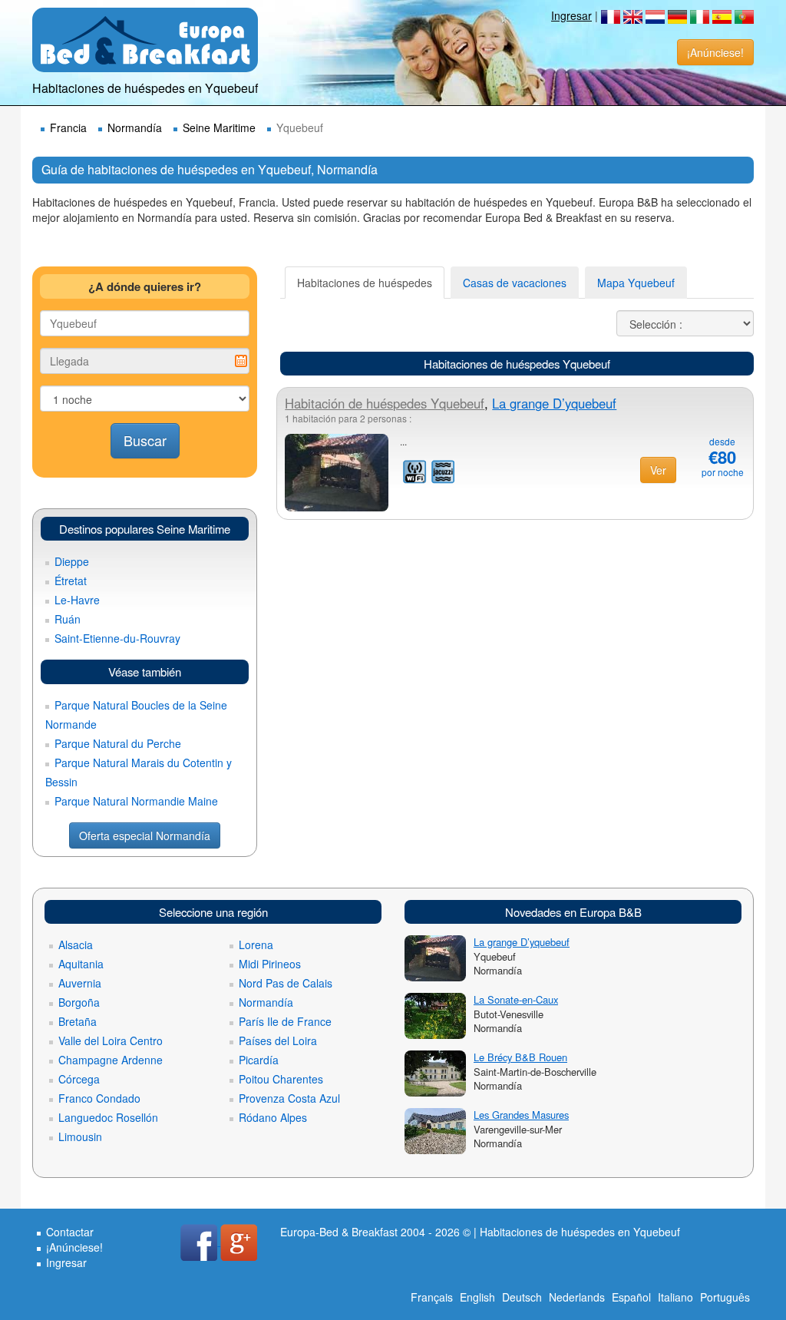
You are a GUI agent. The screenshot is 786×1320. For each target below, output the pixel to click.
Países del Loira (278, 1040)
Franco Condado (99, 1098)
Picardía (259, 1059)
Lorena (256, 944)
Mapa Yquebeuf (636, 282)
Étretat (70, 580)
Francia (68, 127)
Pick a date (241, 361)
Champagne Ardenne (110, 1059)
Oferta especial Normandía (144, 835)
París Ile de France (285, 1021)
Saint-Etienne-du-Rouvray (117, 638)
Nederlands (577, 1297)
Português (725, 1297)
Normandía (134, 127)
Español (631, 1297)
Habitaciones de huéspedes (364, 282)
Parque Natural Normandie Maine (136, 801)
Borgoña (79, 1002)
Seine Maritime (219, 127)
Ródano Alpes (273, 1117)
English (477, 1297)
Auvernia (79, 983)
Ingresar (571, 15)
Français (432, 1297)
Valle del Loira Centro (110, 1040)
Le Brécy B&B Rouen (520, 1057)
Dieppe (71, 561)
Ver (658, 470)
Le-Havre (77, 599)
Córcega (79, 1079)
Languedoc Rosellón (108, 1117)
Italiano (675, 1297)
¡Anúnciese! (715, 52)
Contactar (70, 1231)
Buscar (145, 440)
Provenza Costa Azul (289, 1098)
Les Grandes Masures (521, 1114)
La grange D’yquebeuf (554, 403)
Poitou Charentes (281, 1079)
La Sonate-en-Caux (516, 999)
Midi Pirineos (270, 963)
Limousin (80, 1136)
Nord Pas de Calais (285, 983)
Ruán (67, 619)
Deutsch (522, 1297)
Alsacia (75, 944)
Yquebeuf (384, 403)
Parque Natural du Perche (117, 743)
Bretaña (77, 1021)
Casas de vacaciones (514, 282)
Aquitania (81, 963)
